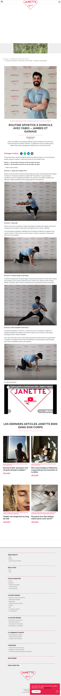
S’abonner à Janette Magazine (16, 649)
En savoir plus (47, 688)
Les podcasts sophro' (14, 584)
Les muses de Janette (14, 609)
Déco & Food (12, 567)
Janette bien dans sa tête (38, 512)
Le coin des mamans (45, 121)
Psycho (10, 581)
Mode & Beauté (24, 512)
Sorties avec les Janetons (15, 620)
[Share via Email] (32, 153)
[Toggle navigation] (59, 2)
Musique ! (11, 605)
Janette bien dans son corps (19, 59)
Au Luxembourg (13, 611)
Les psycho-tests (13, 586)
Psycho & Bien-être (33, 121)
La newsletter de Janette (15, 638)
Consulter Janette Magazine (16, 647)
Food (10, 572)
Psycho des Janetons (14, 622)
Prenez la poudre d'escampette (17, 597)
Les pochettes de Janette (15, 636)
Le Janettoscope (13, 588)
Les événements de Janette (15, 634)
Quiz (10, 607)
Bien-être (9, 465)
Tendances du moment (14, 599)
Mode (10, 557)
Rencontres (12, 601)
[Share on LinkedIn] (28, 153)
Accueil (5, 59)
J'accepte (36, 691)
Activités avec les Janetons (16, 624)
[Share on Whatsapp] (25, 153)
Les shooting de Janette (15, 561)
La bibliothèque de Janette (16, 603)
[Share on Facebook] (21, 153)
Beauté (5, 513)
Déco (10, 570)
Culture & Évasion (14, 595)
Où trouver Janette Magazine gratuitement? (20, 651)
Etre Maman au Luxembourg (16, 625)
